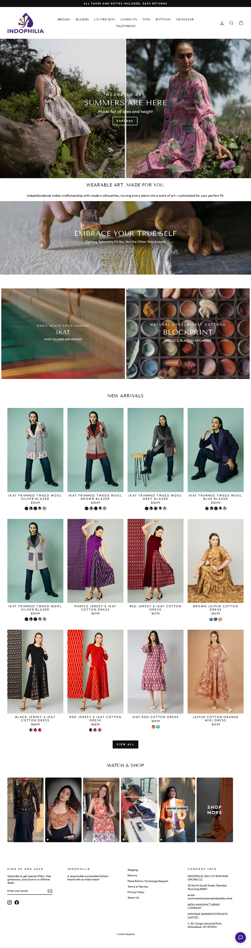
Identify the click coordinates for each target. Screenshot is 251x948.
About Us (133, 897)
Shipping (133, 870)
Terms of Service (138, 886)
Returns (132, 875)
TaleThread (125, 26)
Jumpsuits (128, 19)
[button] (240, 937)
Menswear (185, 19)
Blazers (82, 19)
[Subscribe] (50, 891)
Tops (146, 19)
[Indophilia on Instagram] (9, 902)
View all (125, 744)
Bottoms (163, 19)
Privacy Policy (136, 892)
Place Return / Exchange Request (148, 881)
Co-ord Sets (104, 19)
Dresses (63, 19)
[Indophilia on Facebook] (17, 902)
